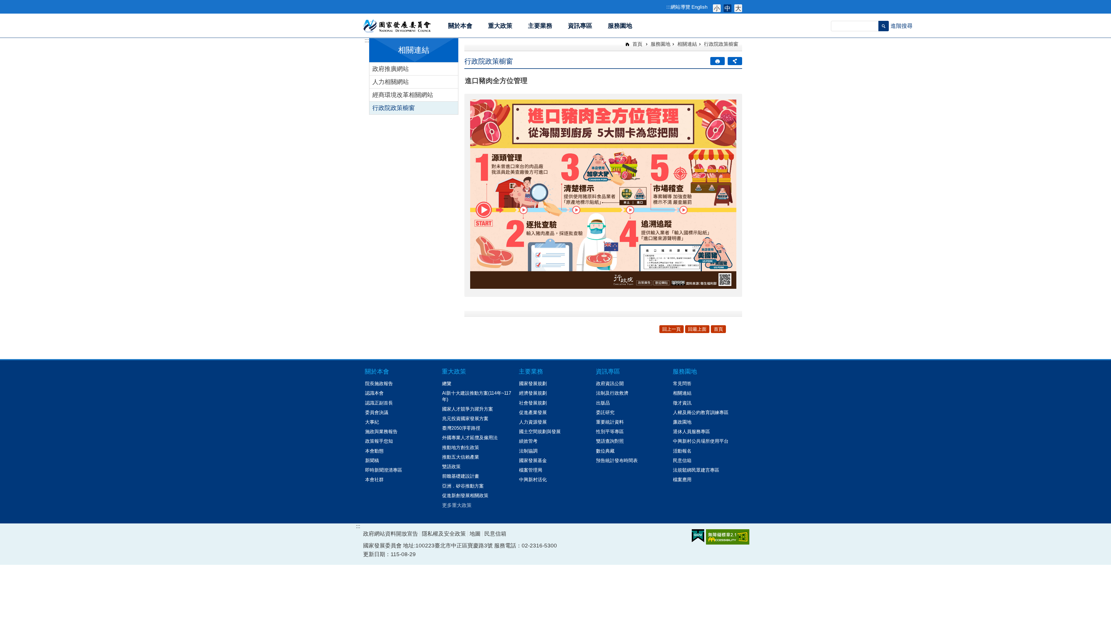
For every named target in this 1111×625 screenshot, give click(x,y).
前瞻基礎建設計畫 (460, 476)
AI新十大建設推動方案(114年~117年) (476, 396)
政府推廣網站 (390, 68)
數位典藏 (605, 450)
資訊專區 (608, 371)
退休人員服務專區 (691, 431)
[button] (883, 26)
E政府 (698, 535)
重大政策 (454, 371)
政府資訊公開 (610, 383)
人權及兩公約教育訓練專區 (701, 412)
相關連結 (687, 44)
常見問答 (682, 383)
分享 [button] (735, 61)
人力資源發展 (533, 421)
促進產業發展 (533, 412)
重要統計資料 (610, 421)
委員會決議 (376, 412)
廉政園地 (682, 421)
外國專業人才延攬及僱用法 (470, 437)
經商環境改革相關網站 (402, 94)
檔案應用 (682, 479)
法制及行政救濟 (612, 393)
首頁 (636, 44)
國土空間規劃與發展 (540, 431)
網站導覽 (680, 7)
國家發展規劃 (533, 383)
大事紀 (372, 421)
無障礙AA (727, 537)
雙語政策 (451, 466)
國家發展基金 (533, 460)
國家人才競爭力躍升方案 (467, 408)
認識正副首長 (379, 402)
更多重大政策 (457, 505)
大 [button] (738, 8)
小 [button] (717, 8)
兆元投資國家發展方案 (465, 418)
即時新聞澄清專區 (383, 470)
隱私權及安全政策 (444, 534)
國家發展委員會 (397, 26)
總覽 (446, 383)
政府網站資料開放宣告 (390, 534)
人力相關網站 (390, 81)
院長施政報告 (379, 383)
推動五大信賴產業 (460, 456)
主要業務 (531, 371)
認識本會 (374, 393)
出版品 (603, 402)
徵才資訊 (682, 402)
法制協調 (528, 450)
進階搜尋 (902, 26)
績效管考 (528, 441)
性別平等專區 (610, 431)
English (699, 7)
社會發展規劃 (533, 402)
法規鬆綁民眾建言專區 (696, 470)
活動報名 (682, 450)
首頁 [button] (718, 329)
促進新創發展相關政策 (465, 495)
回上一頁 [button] (671, 329)
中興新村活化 (533, 479)
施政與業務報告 (381, 431)
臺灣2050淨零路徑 (461, 428)
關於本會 (377, 371)
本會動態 (374, 450)
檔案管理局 (530, 470)
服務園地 (660, 44)
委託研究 (605, 412)
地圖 (475, 534)
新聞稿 (372, 460)
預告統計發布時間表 (617, 460)
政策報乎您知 (379, 441)
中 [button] (727, 8)
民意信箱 (682, 460)
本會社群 (374, 479)
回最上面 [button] (697, 329)
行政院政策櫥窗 (393, 107)
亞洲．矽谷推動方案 (463, 485)
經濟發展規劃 (533, 393)
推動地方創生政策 (460, 447)
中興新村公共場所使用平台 (701, 441)
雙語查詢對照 (610, 441)
